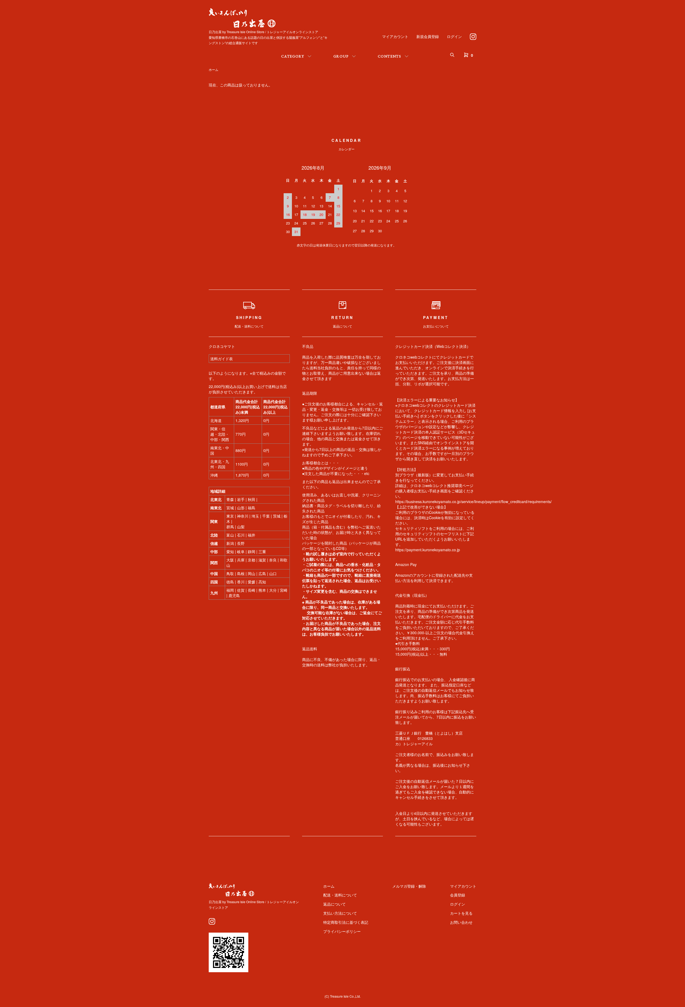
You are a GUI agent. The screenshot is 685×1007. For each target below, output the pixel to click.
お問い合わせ (461, 922)
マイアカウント (395, 36)
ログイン (454, 36)
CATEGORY (292, 56)
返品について (334, 904)
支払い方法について (340, 913)
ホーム (213, 69)
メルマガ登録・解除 (409, 886)
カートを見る (461, 913)
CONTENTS (389, 56)
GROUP (340, 56)
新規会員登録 (427, 36)
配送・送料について (340, 895)
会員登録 (457, 895)
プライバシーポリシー (342, 931)
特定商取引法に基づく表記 (345, 922)
